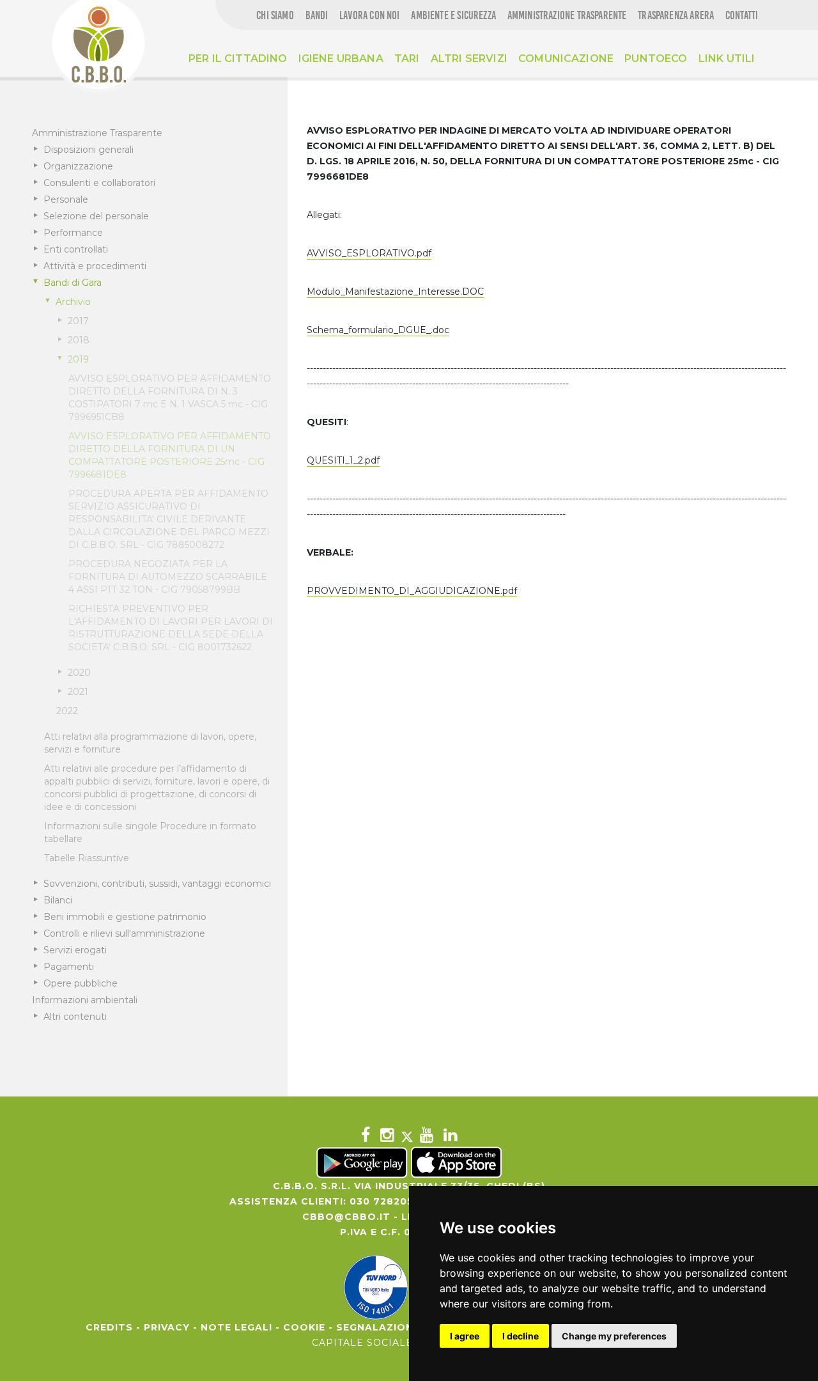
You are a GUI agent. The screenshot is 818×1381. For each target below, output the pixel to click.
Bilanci (57, 900)
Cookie (304, 1327)
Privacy (167, 1327)
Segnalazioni (376, 1327)
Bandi (316, 15)
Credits (109, 1327)
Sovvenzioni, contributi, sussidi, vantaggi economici (157, 883)
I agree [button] (464, 1335)
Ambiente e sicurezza (453, 15)
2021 (78, 692)
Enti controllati (75, 249)
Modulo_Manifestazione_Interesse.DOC (395, 291)
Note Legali (236, 1327)
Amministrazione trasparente (567, 15)
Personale (65, 199)
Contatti (741, 15)
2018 (78, 340)
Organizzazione (78, 166)
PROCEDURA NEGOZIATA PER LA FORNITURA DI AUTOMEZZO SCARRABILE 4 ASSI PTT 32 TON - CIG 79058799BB (167, 576)
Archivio (73, 302)
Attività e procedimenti (94, 266)
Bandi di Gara (72, 282)
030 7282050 (385, 1201)
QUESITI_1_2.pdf (343, 460)
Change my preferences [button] (614, 1335)
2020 (79, 672)
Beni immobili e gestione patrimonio (124, 917)
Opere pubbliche (80, 983)
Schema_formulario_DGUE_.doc (378, 330)
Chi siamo (275, 15)
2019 (78, 359)
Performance (73, 232)
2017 (78, 321)
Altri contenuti (75, 1016)
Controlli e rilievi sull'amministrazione (124, 933)
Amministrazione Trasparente (97, 133)
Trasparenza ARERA (676, 15)
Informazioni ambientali (84, 1000)
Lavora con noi (369, 15)
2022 (67, 711)
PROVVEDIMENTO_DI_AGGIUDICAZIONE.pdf (412, 591)
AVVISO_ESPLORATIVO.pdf (369, 253)
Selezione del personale (96, 216)
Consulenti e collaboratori (99, 183)
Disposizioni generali (88, 149)
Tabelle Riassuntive (86, 858)
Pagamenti (68, 966)
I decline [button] (520, 1335)
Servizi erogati (75, 950)
